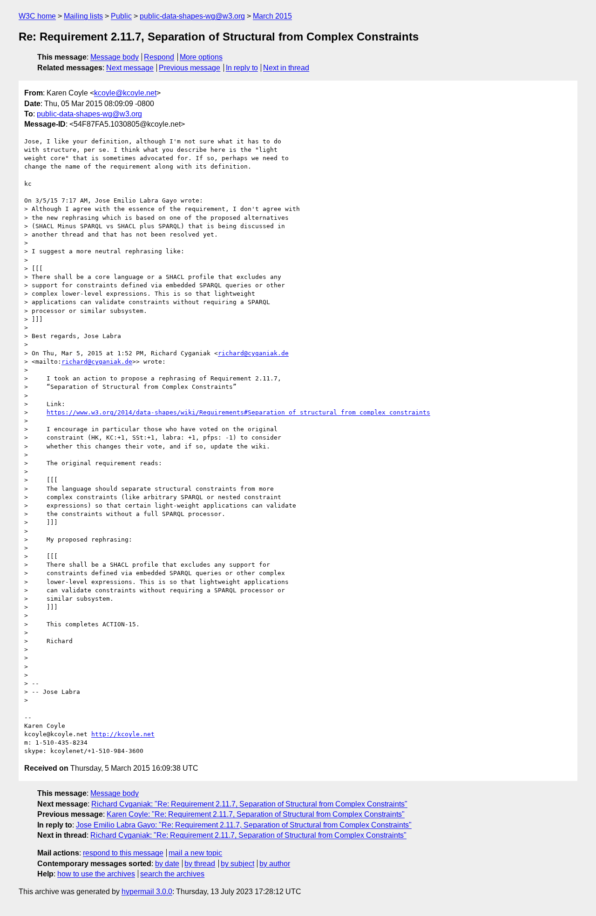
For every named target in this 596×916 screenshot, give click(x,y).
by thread (199, 864)
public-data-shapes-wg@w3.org (192, 16)
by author (274, 864)
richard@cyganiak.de (253, 353)
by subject (237, 864)
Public (121, 16)
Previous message (189, 68)
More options (201, 57)
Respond (159, 57)
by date (167, 864)
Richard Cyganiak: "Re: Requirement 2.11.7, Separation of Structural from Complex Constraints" (249, 804)
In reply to (242, 68)
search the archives (172, 874)
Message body (114, 57)
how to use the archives (96, 874)
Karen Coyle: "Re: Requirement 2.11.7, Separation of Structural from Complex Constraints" (256, 814)
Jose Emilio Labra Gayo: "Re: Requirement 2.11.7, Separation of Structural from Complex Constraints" (244, 825)
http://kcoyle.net (123, 734)
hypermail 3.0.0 (147, 892)
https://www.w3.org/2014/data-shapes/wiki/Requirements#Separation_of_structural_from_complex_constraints (238, 412)
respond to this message (123, 853)
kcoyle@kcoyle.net (125, 93)
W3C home (37, 16)
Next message (130, 68)
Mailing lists (83, 16)
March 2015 (272, 16)
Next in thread (286, 68)
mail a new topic (195, 853)
